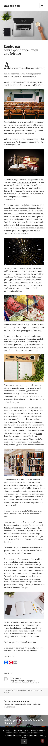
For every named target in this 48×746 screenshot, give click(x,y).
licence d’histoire (24, 182)
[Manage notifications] (42, 741)
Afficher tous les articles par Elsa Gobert (24, 683)
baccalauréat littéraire (33, 125)
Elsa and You (12, 5)
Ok (24, 742)
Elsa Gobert (22, 691)
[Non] (45, 737)
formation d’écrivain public (25, 427)
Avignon (17, 179)
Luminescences (22, 208)
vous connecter (20, 704)
